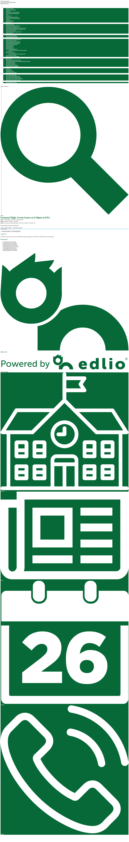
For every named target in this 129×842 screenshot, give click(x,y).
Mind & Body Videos (10, 62)
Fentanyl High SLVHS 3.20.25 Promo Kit (10, 225)
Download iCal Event (17, 227)
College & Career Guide (11, 55)
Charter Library (9, 51)
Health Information (10, 47)
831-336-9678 (14, 243)
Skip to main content (5, 1)
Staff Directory (9, 70)
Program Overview (10, 24)
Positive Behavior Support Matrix (13, 43)
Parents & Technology (10, 52)
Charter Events (4, 229)
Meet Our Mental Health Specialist (13, 60)
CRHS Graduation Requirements (13, 18)
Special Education (7, 249)
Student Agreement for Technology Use (17, 53)
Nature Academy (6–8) (11, 30)
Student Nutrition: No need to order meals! (18, 50)
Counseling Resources (10, 63)
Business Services (7, 244)
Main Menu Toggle (5, 3)
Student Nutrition (7, 250)
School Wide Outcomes (11, 9)
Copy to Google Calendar (6, 227)
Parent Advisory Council (11, 40)
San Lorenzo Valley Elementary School (14, 78)
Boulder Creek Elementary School (13, 79)
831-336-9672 (14, 244)
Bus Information (9, 46)
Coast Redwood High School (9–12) (14, 31)
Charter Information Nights (11, 36)
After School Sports (10, 45)
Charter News (9, 21)
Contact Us (8, 68)
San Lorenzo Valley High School (13, 76)
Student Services (6, 243)
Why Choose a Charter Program (13, 12)
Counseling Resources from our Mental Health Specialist (18, 61)
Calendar (8, 19)
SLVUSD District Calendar (12, 44)
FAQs (7, 14)
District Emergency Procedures (12, 56)
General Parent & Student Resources (13, 39)
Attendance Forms (10, 71)
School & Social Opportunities (12, 13)
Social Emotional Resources (12, 65)
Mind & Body (9, 59)
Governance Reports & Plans (12, 17)
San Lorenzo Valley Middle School (13, 77)
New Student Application (11, 35)
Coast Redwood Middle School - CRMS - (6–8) (16, 28)
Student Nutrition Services (11, 49)
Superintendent (6, 241)
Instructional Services (7, 246)
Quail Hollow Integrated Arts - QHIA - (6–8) (15, 29)
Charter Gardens (9, 33)
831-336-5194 (13, 241)
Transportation (6, 247)
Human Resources (7, 245)
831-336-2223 (13, 247)
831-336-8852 (16, 246)
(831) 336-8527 (50, 236)
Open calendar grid (16, 231)
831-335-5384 (14, 250)
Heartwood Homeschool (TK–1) (13, 25)
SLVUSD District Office (11, 72)
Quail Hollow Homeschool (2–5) (13, 27)
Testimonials (8, 15)
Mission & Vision (9, 8)
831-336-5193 (14, 245)
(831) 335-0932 (27, 236)
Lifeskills (8, 11)
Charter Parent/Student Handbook (13, 41)
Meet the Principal (10, 20)
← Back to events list (5, 231)
